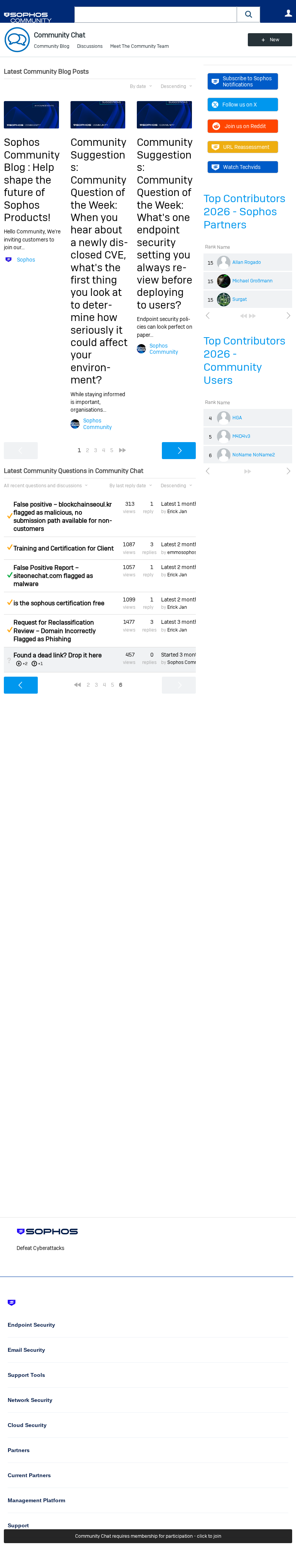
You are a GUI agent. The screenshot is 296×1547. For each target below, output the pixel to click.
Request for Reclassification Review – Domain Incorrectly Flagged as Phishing (54, 630)
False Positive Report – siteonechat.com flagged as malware (53, 576)
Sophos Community (97, 423)
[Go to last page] (252, 316)
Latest (178, 503)
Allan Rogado (246, 262)
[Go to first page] (243, 316)
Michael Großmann (252, 281)
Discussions (90, 46)
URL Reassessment (246, 147)
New (274, 40)
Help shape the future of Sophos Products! (29, 192)
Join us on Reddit (245, 126)
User (288, 13)
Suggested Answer (9, 516)
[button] (248, 14)
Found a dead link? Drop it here (57, 655)
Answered (9, 575)
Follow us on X (239, 104)
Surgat (239, 299)
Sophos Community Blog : (32, 154)
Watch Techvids (242, 167)
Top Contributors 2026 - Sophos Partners (245, 211)
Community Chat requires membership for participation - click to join (148, 1536)
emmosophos (182, 552)
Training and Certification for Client (63, 548)
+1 (40, 663)
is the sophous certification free (58, 603)
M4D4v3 (241, 436)
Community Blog (51, 46)
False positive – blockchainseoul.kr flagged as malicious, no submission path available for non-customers (62, 516)
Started (178, 654)
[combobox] (156, 14)
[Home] (37, 17)
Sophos (26, 259)
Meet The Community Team (139, 46)
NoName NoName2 (253, 455)
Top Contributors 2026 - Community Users (245, 360)
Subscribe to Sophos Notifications (247, 81)
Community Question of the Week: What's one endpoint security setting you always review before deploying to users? (165, 242)
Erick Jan (177, 511)
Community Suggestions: (98, 154)
